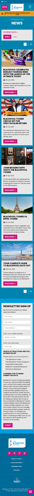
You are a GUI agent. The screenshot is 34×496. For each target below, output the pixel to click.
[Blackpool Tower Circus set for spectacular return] (17, 107)
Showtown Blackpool (13, 369)
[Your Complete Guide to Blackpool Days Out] (17, 251)
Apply (8, 37)
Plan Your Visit (16, 463)
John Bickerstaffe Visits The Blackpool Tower (15, 170)
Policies (16, 470)
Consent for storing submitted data (13, 374)
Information (16, 466)
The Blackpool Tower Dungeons (17, 362)
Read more (9, 92)
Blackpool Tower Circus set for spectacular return (15, 121)
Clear (15, 37)
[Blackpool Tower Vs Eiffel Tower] (17, 205)
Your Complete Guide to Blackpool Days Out (16, 264)
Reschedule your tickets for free (17, 13)
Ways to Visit (16, 459)
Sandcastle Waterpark (14, 364)
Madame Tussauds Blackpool (16, 367)
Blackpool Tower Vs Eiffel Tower (15, 217)
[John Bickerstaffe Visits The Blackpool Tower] (17, 156)
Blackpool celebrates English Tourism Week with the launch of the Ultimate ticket (16, 73)
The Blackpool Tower (17, 19)
